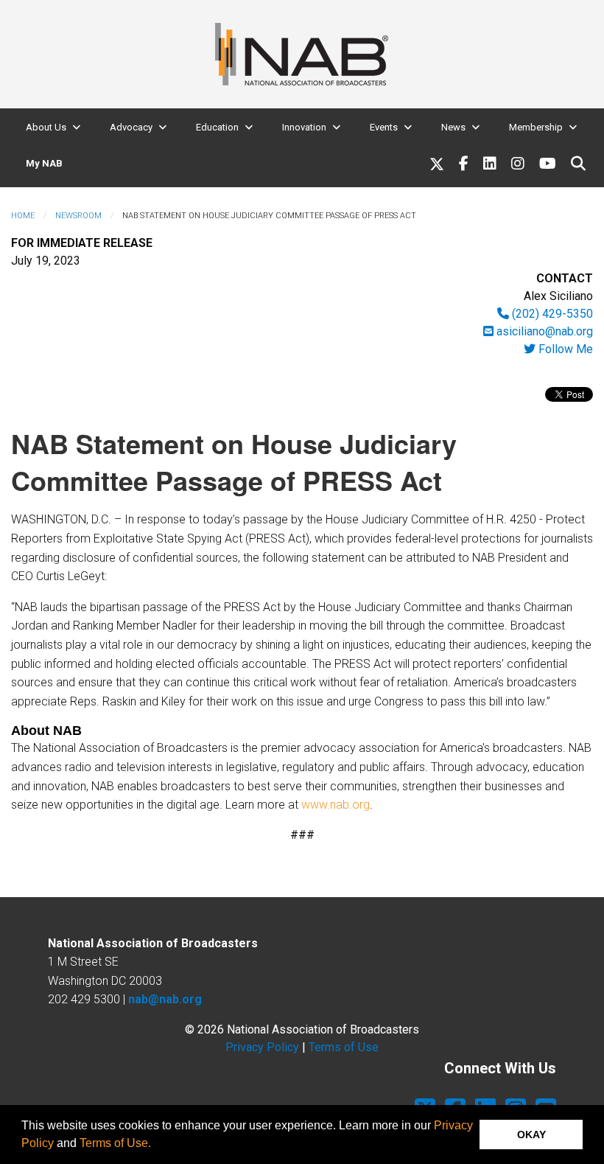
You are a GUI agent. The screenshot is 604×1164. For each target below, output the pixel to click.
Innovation (304, 127)
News (453, 127)
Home (23, 215)
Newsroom (78, 215)
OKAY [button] (531, 1134)
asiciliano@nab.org (543, 331)
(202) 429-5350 (551, 314)
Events (384, 127)
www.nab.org (335, 805)
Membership (536, 127)
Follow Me (564, 349)
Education (217, 127)
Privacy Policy (262, 1047)
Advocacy (131, 127)
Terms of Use (344, 1047)
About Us (46, 127)
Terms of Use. (115, 1143)
